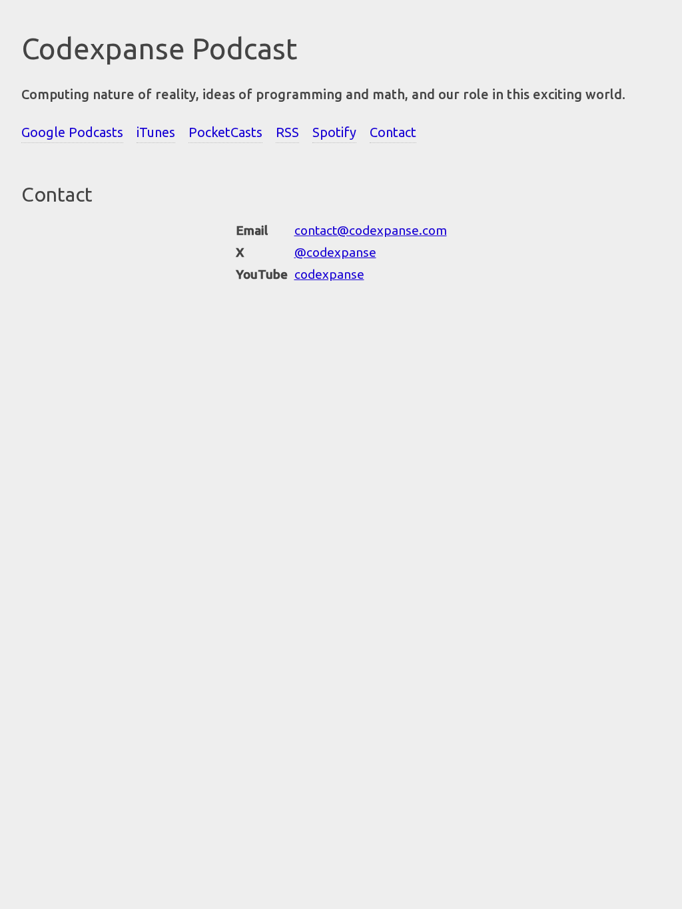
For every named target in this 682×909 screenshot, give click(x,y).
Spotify (334, 132)
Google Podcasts (72, 132)
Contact (393, 132)
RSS (287, 132)
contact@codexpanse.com (370, 230)
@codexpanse (335, 252)
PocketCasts (225, 132)
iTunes (156, 132)
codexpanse (329, 274)
